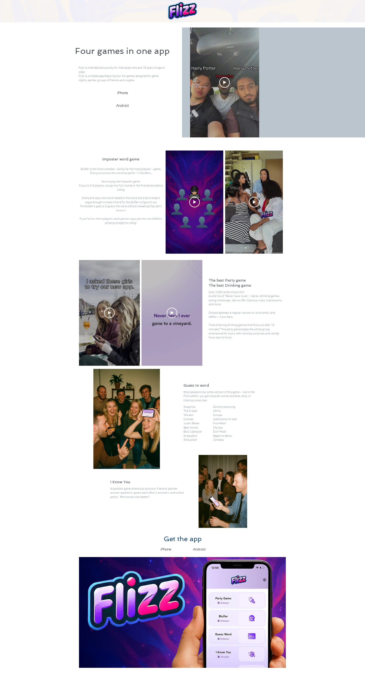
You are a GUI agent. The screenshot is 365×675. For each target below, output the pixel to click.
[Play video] (224, 82)
